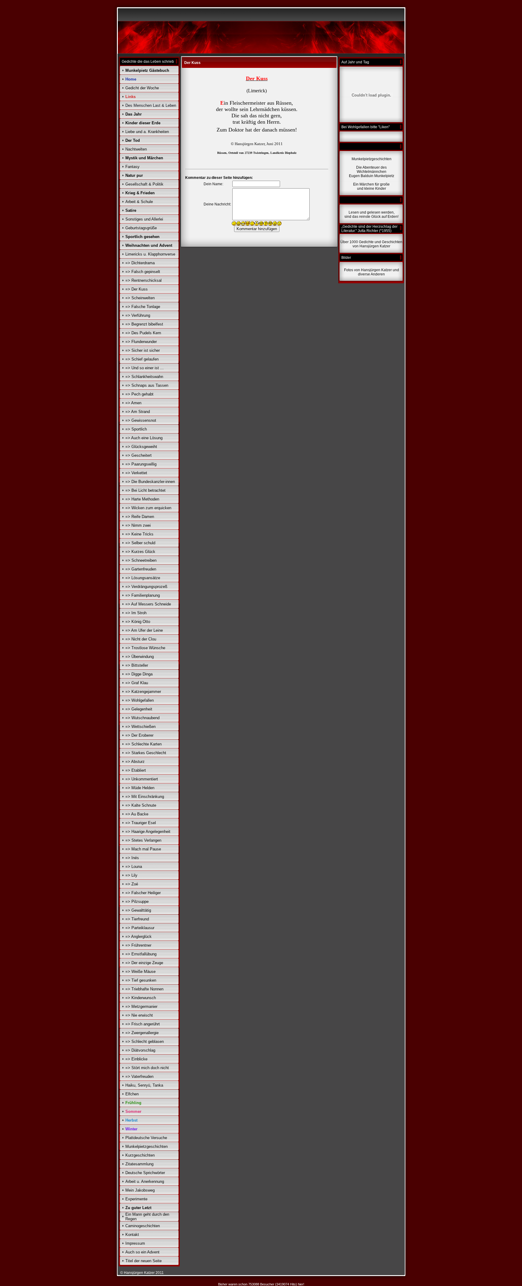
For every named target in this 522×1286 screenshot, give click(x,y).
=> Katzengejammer (143, 691)
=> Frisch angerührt (142, 1024)
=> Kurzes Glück (140, 551)
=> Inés (132, 858)
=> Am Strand (137, 411)
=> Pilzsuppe (137, 901)
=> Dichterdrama (140, 263)
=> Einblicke (136, 1059)
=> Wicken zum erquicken (148, 508)
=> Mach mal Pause (143, 849)
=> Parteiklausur (139, 928)
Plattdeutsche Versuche (146, 1137)
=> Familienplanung (142, 595)
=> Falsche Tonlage (142, 306)
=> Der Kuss (136, 289)
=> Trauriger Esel (140, 823)
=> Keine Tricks (139, 534)
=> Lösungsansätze (142, 578)
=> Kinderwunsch (140, 997)
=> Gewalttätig (138, 910)
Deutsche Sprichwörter (145, 1172)
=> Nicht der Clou (140, 639)
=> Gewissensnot (140, 420)
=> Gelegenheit (138, 709)
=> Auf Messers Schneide (148, 604)
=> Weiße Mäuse (140, 971)
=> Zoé (131, 884)
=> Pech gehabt (139, 394)
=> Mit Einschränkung (144, 796)
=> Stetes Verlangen (143, 840)
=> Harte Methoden (142, 499)
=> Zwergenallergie (142, 1032)
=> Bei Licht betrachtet (145, 490)
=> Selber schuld (140, 543)
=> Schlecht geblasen (144, 1041)
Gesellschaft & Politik (144, 184)
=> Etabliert (135, 770)
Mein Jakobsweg (140, 1190)
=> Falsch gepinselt (142, 271)
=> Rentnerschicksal (143, 280)
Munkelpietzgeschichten (146, 1146)
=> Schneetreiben (140, 560)
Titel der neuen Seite (143, 1261)
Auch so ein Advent (142, 1252)
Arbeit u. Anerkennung (144, 1181)
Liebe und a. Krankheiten (147, 131)
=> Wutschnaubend (142, 718)
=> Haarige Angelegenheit (147, 831)
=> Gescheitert (138, 455)
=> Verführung (137, 315)
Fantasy (132, 166)
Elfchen (132, 1094)
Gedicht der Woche (142, 88)
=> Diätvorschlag (140, 1050)
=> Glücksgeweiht (141, 446)
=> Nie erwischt (139, 1015)
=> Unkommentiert (141, 779)
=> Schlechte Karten (143, 744)
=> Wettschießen (140, 726)
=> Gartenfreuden (140, 569)
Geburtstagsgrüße (141, 228)
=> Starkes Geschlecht (145, 753)
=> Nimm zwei (138, 525)
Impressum (135, 1243)
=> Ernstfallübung (140, 954)
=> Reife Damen (139, 516)
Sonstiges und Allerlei (144, 219)
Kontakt (132, 1234)
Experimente (136, 1199)
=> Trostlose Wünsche (145, 648)
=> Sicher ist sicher (142, 350)
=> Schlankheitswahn (144, 376)
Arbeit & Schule (139, 201)
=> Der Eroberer (139, 735)
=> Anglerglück (138, 936)
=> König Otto (137, 621)
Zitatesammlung (139, 1164)
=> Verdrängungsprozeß (146, 586)
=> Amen (133, 403)
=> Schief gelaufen (142, 359)
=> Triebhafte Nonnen (144, 989)
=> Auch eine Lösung (144, 438)
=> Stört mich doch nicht (147, 1067)
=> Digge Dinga (139, 674)
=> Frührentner (138, 945)
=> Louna (133, 866)
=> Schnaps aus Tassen (146, 385)
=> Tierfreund (137, 919)
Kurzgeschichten (140, 1155)
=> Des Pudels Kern (143, 333)
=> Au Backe (136, 814)
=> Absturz (135, 761)
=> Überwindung (139, 656)
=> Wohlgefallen (139, 700)
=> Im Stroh (136, 613)
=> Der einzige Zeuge (144, 963)
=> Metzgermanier (141, 1006)
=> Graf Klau (136, 683)
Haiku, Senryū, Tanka (144, 1085)
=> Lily (131, 875)
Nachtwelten (136, 149)
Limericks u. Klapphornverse (150, 254)
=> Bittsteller (136, 665)
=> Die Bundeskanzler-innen (150, 481)
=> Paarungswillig (140, 464)
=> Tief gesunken (140, 980)
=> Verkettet (136, 473)
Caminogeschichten (142, 1226)
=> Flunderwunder (141, 341)
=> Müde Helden (139, 788)
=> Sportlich (136, 429)
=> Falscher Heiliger (143, 893)
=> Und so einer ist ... (144, 368)
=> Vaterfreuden (139, 1076)
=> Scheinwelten (140, 298)
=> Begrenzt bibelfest (144, 324)
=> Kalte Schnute (140, 805)
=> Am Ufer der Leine (144, 630)
